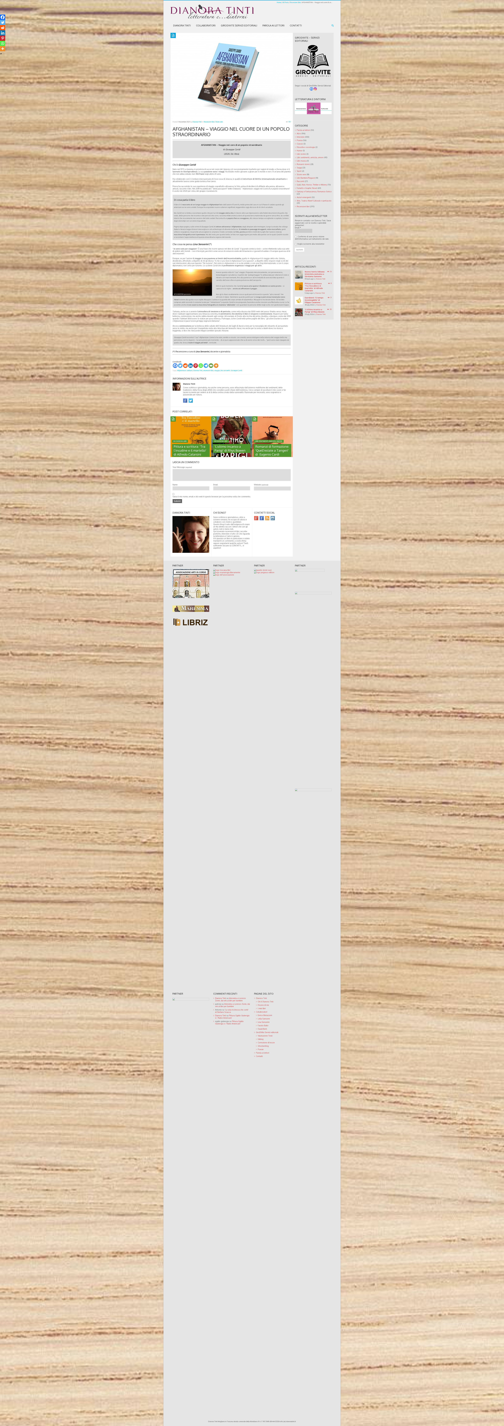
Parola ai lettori (273, 25)
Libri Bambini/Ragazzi (306, 178)
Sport (299, 171)
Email (215, 485)
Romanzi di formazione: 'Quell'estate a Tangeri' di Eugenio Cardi (272, 450)
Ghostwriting (263, 1046)
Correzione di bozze (266, 1042)
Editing (260, 1039)
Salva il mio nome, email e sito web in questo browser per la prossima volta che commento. (212, 496)
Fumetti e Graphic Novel (307, 188)
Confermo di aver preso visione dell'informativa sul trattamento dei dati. (312, 237)
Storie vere (219, 122)
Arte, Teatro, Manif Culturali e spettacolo (314, 201)
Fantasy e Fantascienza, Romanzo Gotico (314, 191)
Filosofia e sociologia (306, 147)
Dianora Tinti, (198, 370)
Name (175, 485)
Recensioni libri (295, 2)
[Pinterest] (195, 365)
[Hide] (1, 54)
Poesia (300, 140)
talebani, (190, 370)
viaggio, (217, 370)
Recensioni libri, (209, 122)
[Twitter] (180, 365)
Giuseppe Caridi (236, 370)
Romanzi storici (303, 164)
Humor (300, 150)
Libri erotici (301, 154)
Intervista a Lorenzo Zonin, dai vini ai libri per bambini (230, 999)
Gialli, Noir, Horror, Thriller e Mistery (312, 185)
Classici (300, 144)
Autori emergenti (304, 197)
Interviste (300, 137)
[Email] (211, 365)
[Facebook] (175, 365)
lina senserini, (225, 370)
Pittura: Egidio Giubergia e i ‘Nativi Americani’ (229, 1022)
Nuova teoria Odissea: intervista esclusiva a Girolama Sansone (315, 274)
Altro (299, 133)
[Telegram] (206, 365)
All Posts (285, 2)
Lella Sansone (264, 1019)
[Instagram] (315, 89)
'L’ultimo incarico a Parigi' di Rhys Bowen (229, 448)
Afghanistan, (181, 370)
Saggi (299, 168)
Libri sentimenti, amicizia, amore (310, 157)
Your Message (182, 467)
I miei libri (262, 1008)
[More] (216, 365)
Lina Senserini (263, 1022)
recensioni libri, (208, 370)
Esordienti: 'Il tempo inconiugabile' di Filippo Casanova (314, 300)
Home (279, 2)
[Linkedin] (190, 365)
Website (261, 485)
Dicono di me (263, 1005)
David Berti (262, 1029)
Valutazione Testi (265, 1036)
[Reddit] (185, 365)
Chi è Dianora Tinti (265, 1001)
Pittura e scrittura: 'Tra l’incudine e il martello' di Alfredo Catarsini (190, 450)
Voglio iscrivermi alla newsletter (310, 244)
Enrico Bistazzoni (265, 1015)
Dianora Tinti (182, 25)
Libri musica (302, 161)
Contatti (296, 25)
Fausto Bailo (263, 1025)
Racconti (300, 181)
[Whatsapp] (200, 365)
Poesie (261, 1049)
